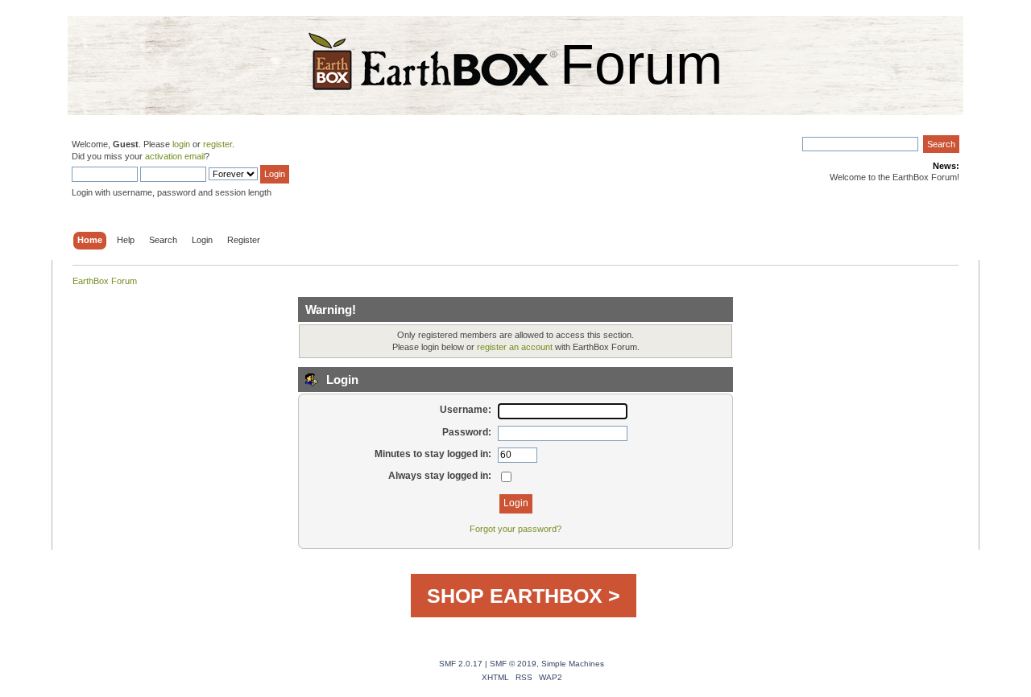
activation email (175, 156)
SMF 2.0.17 (460, 663)
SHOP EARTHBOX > (523, 595)
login (181, 144)
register (217, 144)
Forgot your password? (515, 529)
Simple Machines (572, 663)
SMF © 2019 (513, 663)
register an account (515, 347)
